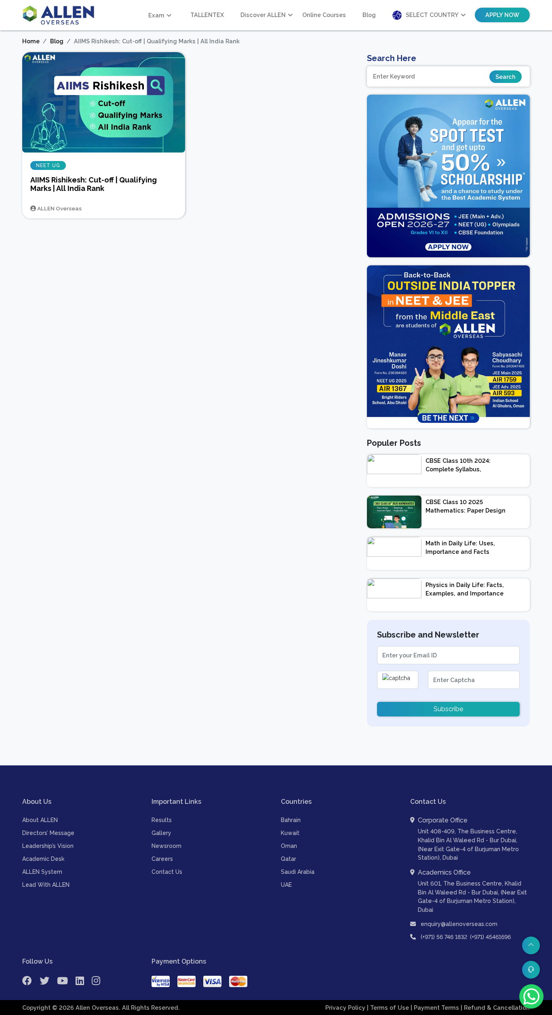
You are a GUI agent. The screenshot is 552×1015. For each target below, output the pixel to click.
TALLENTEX (207, 14)
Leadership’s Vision (48, 846)
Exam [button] (156, 15)
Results (162, 820)
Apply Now (502, 14)
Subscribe (448, 709)
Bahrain (291, 820)
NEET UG (48, 165)
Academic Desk (43, 859)
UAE (286, 885)
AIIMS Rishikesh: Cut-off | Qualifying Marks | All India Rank (93, 184)
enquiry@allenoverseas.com (458, 924)
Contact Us (167, 872)
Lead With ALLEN (46, 885)
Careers (162, 859)
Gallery (161, 833)
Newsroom (166, 846)
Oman (289, 846)
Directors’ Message (48, 833)
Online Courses (324, 14)
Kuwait (290, 833)
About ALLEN (40, 820)
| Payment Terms (436, 1007)
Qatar (288, 859)
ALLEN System (42, 872)
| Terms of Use (389, 1007)
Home (31, 41)
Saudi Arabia (297, 872)
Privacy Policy (346, 1007)
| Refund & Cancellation (495, 1007)
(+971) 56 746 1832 (444, 937)
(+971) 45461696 (490, 937)
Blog (369, 14)
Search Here (391, 58)
